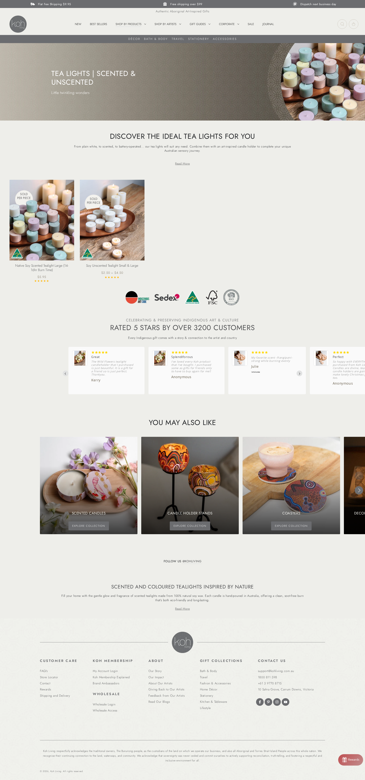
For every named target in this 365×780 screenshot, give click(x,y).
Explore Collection (88, 526)
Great (95, 357)
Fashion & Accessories (215, 683)
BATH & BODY (156, 39)
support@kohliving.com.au (276, 671)
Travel (204, 677)
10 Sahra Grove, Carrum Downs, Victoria (286, 689)
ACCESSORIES (225, 39)
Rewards (45, 689)
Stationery (206, 695)
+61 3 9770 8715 (270, 683)
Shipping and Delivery (55, 695)
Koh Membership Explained (111, 677)
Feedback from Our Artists (166, 695)
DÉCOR (134, 39)
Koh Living (55, 771)
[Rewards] (350, 760)
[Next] (359, 490)
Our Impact (156, 677)
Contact (45, 683)
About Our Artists (160, 683)
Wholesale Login (104, 704)
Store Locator (49, 677)
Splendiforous (182, 357)
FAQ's (44, 671)
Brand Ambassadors (106, 683)
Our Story (155, 671)
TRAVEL (178, 39)
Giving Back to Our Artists (166, 689)
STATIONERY (198, 39)
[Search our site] (342, 24)
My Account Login (105, 671)
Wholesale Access (105, 710)
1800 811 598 (267, 677)
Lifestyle (205, 708)
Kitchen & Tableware (213, 702)
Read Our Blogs (159, 702)
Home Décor (208, 689)
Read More (182, 163)
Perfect (338, 357)
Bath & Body (208, 671)
